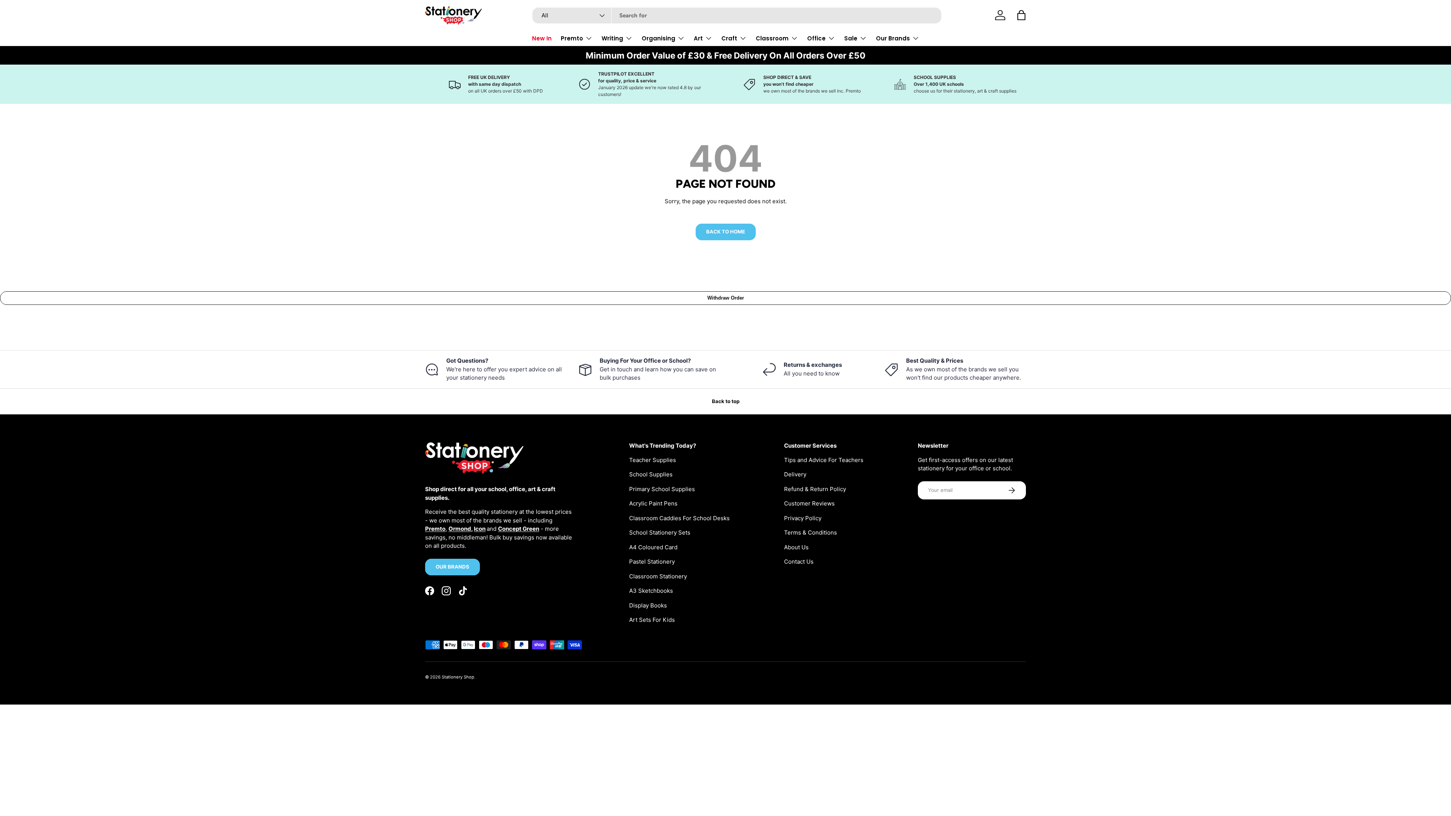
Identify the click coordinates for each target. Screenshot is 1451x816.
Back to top (725, 401)
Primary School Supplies (662, 489)
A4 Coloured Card (653, 547)
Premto (572, 38)
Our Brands (893, 38)
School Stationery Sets (659, 532)
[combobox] (736, 15)
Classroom (772, 38)
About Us (796, 547)
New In (542, 38)
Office (816, 38)
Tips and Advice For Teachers (823, 460)
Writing (612, 38)
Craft (729, 38)
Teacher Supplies (652, 460)
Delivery (795, 474)
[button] (1021, 15)
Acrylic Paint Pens (653, 503)
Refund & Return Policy (815, 489)
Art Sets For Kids (652, 619)
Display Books (648, 605)
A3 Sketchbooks (651, 590)
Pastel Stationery (652, 561)
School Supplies (651, 474)
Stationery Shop (458, 677)
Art (698, 38)
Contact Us (799, 561)
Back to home (725, 232)
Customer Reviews (809, 503)
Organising (658, 38)
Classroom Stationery (658, 576)
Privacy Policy (802, 518)
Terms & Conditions (810, 532)
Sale (850, 38)
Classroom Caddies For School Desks (679, 518)
